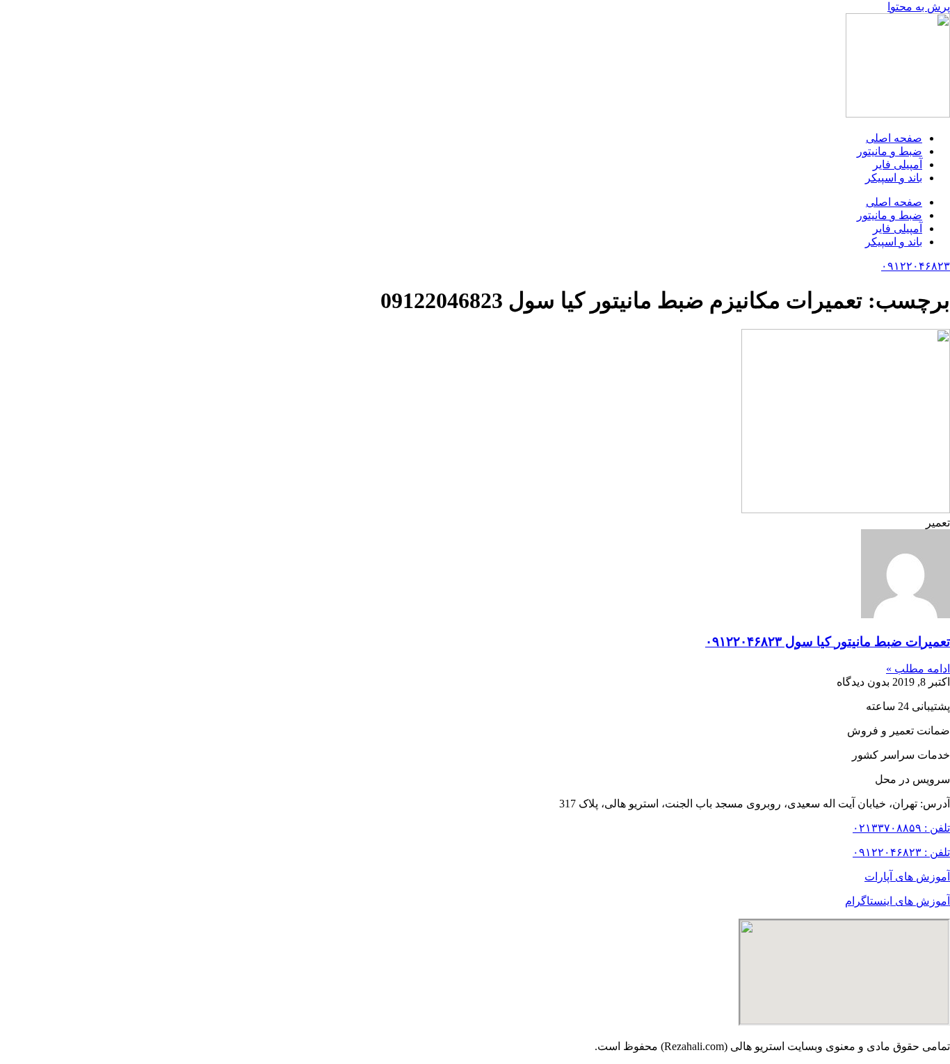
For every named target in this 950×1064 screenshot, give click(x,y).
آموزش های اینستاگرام (897, 901)
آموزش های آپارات (907, 876)
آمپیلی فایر (897, 164)
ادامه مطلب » (918, 669)
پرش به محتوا (918, 7)
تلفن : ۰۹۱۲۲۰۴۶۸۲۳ (901, 852)
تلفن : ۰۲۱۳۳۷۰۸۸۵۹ (901, 828)
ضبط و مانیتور (889, 151)
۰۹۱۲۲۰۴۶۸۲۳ (915, 266)
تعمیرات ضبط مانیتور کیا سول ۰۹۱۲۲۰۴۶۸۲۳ (827, 641)
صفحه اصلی (894, 138)
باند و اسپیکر (893, 178)
